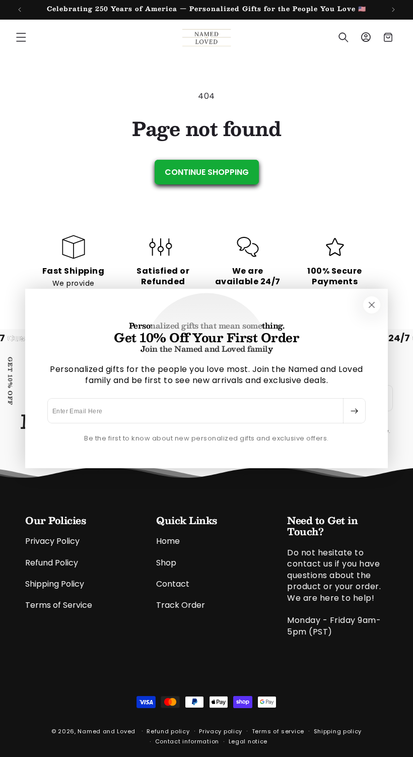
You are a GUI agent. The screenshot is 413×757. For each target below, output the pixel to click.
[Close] (372, 305)
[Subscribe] (354, 410)
